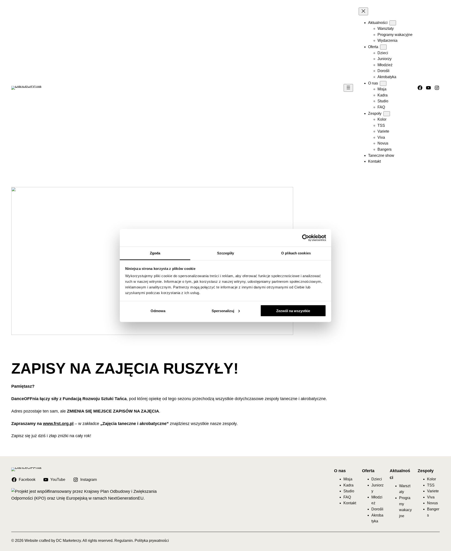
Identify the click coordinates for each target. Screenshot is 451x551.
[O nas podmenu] (383, 83)
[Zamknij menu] (363, 11)
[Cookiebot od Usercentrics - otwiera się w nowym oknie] (305, 237)
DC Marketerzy (68, 541)
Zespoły (426, 470)
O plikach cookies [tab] (296, 253)
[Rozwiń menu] (348, 88)
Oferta (368, 470)
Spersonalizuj (223, 311)
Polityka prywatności (152, 541)
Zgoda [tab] (155, 253)
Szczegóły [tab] (225, 253)
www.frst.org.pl (58, 423)
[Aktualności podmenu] (392, 22)
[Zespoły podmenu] (386, 113)
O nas (340, 470)
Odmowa (158, 311)
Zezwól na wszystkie (293, 311)
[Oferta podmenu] (383, 47)
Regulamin (123, 541)
